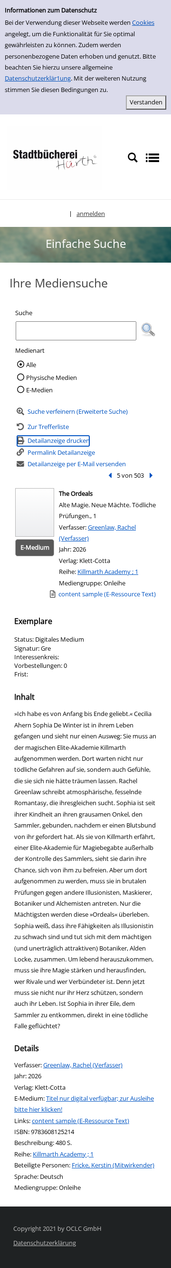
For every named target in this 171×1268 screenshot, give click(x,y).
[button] (148, 329)
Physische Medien (51, 377)
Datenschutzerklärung (44, 1242)
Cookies (143, 22)
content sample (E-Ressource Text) (80, 1120)
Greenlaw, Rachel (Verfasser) (83, 1065)
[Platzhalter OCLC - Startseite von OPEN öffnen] (54, 157)
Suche (23, 312)
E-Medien (39, 390)
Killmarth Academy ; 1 (107, 571)
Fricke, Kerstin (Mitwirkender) (113, 1165)
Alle (31, 364)
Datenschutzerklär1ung (38, 78)
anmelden (90, 213)
